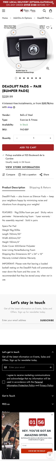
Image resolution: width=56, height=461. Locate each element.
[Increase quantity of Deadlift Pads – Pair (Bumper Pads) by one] (50, 138)
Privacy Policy (46, 385)
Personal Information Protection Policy (25, 383)
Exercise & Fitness (28, 119)
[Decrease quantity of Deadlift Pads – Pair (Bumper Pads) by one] (17, 138)
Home (5, 18)
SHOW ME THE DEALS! (36, 451)
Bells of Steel (26, 115)
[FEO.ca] (28, 10)
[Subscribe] (50, 367)
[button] (50, 10)
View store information (23, 167)
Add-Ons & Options (22, 18)
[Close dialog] (52, 414)
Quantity (6, 138)
